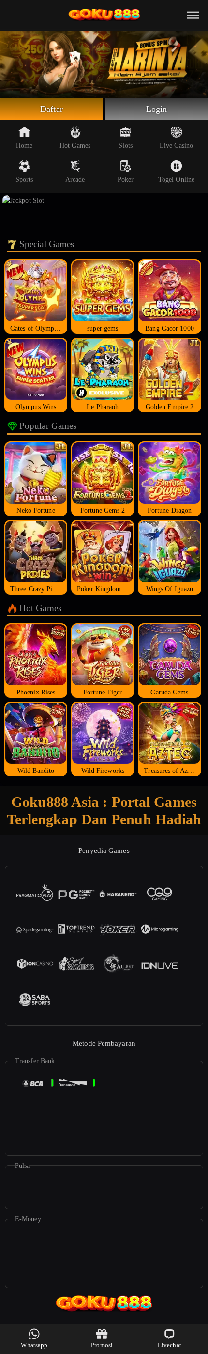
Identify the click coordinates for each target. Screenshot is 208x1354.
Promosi (102, 1345)
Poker (126, 179)
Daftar (51, 109)
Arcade (75, 179)
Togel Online (176, 179)
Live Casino (176, 145)
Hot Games (74, 145)
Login (156, 109)
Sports (24, 179)
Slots (126, 145)
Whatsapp (34, 1345)
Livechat (169, 1345)
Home (24, 145)
